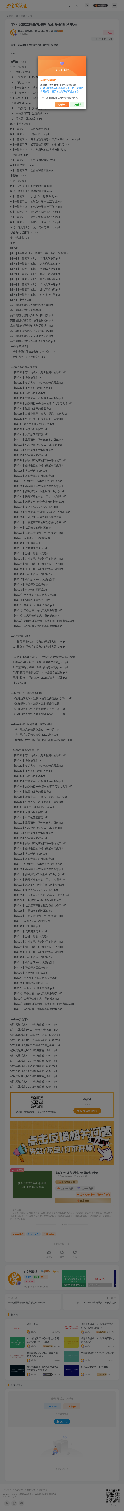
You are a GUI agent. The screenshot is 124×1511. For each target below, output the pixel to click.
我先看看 (76, 104)
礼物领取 (62, 104)
